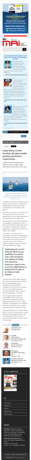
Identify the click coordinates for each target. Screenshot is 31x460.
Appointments (7, 411)
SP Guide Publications (19, 457)
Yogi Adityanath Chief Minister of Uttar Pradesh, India (18, 352)
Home (6, 142)
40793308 (22, 445)
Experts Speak (8, 414)
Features (12, 142)
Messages (15, 325)
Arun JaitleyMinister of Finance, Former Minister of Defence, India (18, 337)
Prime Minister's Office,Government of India (16, 328)
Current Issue (7, 403)
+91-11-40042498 (14, 445)
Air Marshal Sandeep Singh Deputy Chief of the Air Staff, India (18, 359)
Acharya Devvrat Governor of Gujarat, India (16, 344)
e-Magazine (7, 405)
